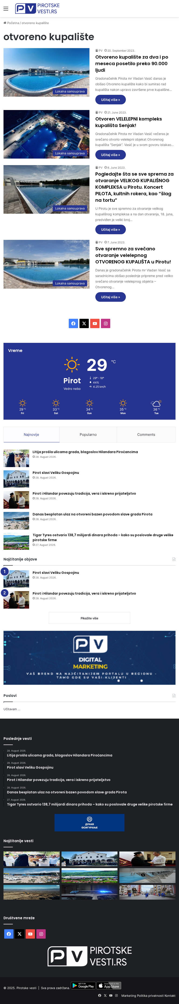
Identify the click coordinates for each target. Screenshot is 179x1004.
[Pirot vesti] (37, 8)
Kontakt (170, 995)
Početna (12, 23)
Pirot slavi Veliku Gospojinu (56, 472)
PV (101, 50)
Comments (146, 434)
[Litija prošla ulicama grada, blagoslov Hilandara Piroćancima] (16, 458)
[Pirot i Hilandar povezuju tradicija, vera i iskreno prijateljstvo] (16, 500)
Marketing (129, 995)
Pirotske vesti (26, 988)
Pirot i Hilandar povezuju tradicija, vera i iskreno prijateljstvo (84, 493)
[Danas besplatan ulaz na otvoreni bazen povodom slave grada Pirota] (16, 520)
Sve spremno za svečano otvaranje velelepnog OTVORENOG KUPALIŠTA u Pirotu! (133, 255)
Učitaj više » (110, 100)
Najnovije (31, 434)
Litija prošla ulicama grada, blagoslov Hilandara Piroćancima (85, 452)
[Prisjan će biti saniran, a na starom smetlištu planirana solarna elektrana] (31, 892)
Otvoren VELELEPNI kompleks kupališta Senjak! (128, 122)
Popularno (88, 434)
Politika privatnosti (151, 995)
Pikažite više (89, 618)
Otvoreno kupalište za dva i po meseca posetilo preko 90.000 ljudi (131, 63)
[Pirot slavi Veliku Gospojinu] (16, 479)
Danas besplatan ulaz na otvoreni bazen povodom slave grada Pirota (92, 514)
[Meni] (5, 10)
